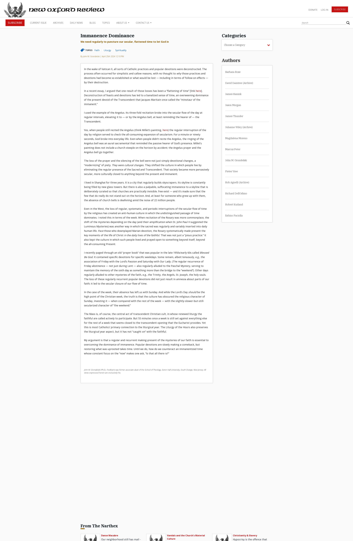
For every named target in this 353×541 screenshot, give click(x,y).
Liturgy (107, 50)
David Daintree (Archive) (239, 83)
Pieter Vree (231, 171)
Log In (324, 9)
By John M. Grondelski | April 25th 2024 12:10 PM (102, 56)
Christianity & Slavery (245, 535)
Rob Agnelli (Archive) (237, 182)
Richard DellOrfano (236, 193)
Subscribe (340, 9)
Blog (92, 22)
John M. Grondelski (236, 160)
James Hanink (233, 94)
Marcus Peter (232, 149)
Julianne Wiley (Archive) (239, 127)
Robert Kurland (234, 204)
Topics (106, 22)
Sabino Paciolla (234, 215)
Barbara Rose (233, 72)
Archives (58, 22)
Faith (97, 50)
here (198, 90)
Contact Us (143, 22)
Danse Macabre (109, 535)
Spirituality (120, 50)
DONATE (312, 9)
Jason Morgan (233, 105)
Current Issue (38, 22)
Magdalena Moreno (236, 138)
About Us (122, 22)
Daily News (76, 22)
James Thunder (234, 116)
